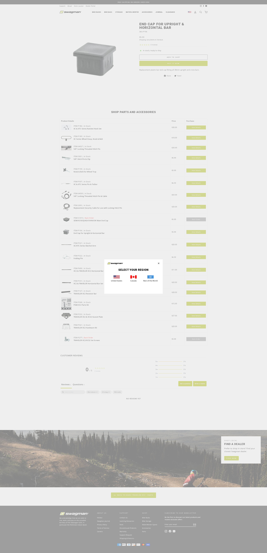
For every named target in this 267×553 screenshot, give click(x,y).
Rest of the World (150, 281)
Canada (133, 281)
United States (116, 281)
